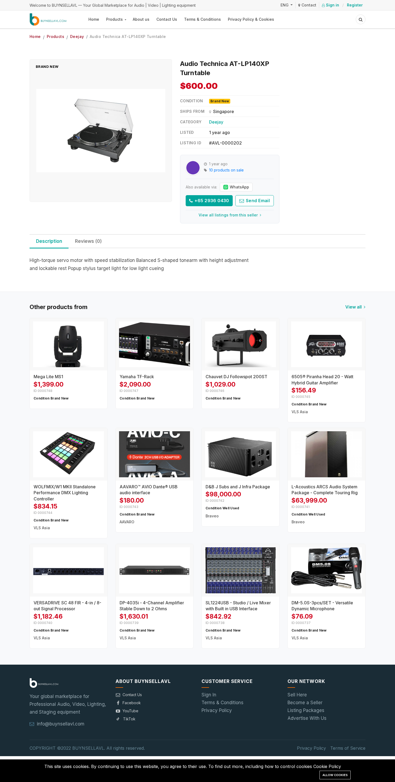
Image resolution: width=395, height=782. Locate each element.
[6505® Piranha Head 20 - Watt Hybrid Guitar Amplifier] (326, 344)
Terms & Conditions (202, 19)
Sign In (209, 694)
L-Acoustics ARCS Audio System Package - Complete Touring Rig (325, 489)
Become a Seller (305, 702)
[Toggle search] (360, 19)
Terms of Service (347, 748)
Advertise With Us (307, 718)
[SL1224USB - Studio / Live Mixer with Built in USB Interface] (240, 570)
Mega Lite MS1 (48, 376)
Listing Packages (306, 710)
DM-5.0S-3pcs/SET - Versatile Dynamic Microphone (322, 605)
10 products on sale (226, 170)
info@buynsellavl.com (60, 724)
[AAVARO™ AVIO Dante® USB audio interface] (154, 454)
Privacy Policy (217, 710)
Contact (308, 5)
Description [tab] (49, 241)
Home (93, 19)
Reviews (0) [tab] (88, 241)
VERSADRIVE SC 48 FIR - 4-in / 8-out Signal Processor (67, 605)
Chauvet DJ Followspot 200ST (236, 376)
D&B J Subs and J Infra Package (238, 486)
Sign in (332, 5)
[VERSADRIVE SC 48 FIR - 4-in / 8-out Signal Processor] (68, 570)
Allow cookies (335, 775)
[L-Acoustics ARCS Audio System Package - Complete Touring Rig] (326, 454)
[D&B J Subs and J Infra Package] (240, 454)
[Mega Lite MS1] (68, 344)
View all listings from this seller (229, 215)
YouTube (130, 711)
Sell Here (297, 694)
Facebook (132, 702)
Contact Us (166, 19)
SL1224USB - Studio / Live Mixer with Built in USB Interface (238, 605)
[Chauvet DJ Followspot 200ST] (240, 344)
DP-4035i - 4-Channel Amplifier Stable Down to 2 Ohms (152, 605)
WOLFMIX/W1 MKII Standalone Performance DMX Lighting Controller (65, 493)
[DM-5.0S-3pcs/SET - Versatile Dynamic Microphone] (326, 570)
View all (354, 307)
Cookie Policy (327, 766)
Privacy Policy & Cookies (251, 19)
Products (115, 19)
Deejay (77, 36)
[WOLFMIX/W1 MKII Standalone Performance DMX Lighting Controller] (68, 454)
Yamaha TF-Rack (137, 376)
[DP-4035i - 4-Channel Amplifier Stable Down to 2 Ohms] (154, 570)
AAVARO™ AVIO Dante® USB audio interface (149, 489)
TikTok (129, 719)
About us (141, 19)
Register (355, 5)
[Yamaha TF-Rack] (154, 344)
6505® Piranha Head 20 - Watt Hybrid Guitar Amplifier (322, 379)
